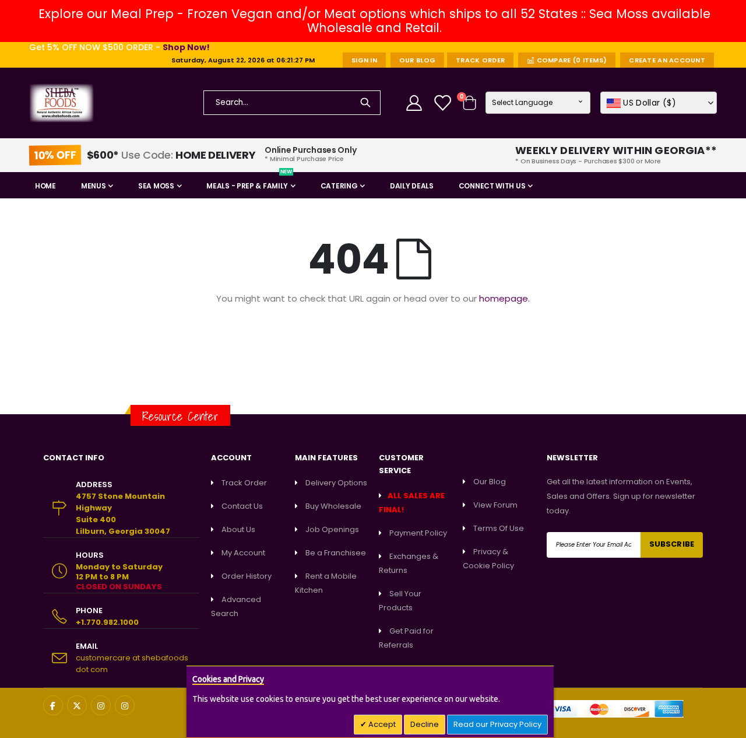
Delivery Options (336, 482)
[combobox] (292, 102)
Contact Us (242, 506)
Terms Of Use (498, 528)
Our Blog (417, 60)
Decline (424, 724)
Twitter (77, 705)
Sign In (364, 60)
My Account (243, 552)
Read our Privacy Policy (497, 724)
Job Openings (332, 529)
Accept (381, 724)
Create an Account (667, 60)
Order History (246, 576)
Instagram (101, 705)
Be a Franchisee (335, 552)
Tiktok (125, 705)
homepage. (504, 298)
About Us (238, 529)
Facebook (53, 705)
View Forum (495, 504)
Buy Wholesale (333, 506)
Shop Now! (186, 47)
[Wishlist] (443, 103)
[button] (658, 102)
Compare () (570, 60)
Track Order (480, 60)
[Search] (365, 102)
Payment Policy (418, 532)
